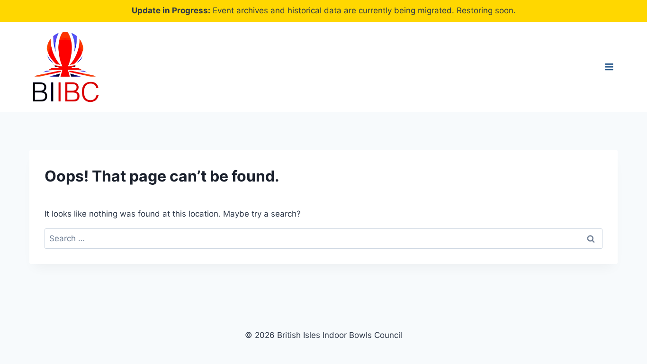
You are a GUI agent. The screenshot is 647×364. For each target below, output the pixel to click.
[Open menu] (609, 66)
